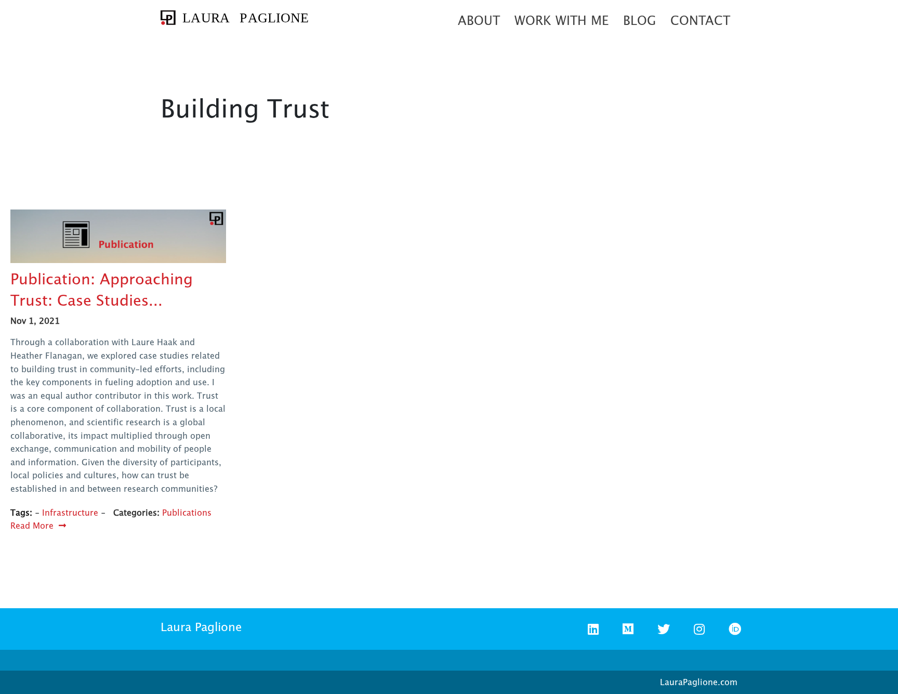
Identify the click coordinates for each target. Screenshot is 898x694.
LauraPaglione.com (698, 682)
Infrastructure (70, 512)
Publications (187, 512)
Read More (32, 525)
